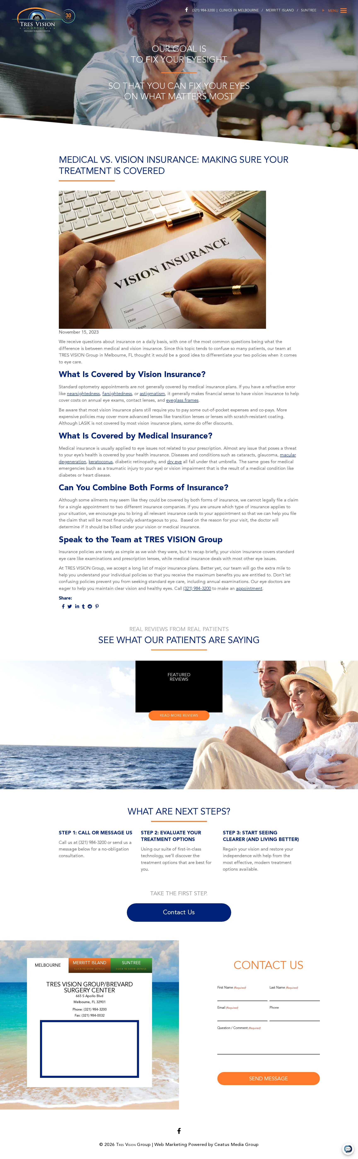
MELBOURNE (249, 10)
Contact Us (179, 912)
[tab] (48, 965)
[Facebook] (186, 10)
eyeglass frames (182, 400)
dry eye (174, 461)
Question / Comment (238, 1028)
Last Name (284, 988)
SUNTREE (308, 10)
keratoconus (101, 461)
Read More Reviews (179, 715)
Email (227, 1008)
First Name (231, 988)
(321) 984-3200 (203, 10)
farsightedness (117, 393)
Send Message (268, 1079)
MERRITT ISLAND (280, 10)
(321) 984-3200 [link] (95, 1009)
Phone (274, 1008)
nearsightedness (83, 393)
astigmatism (152, 393)
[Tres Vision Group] (43, 19)
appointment (249, 588)
